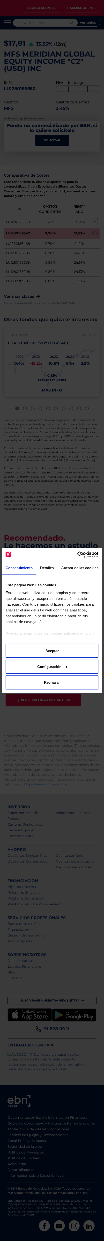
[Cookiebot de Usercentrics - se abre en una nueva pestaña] (77, 554)
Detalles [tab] (47, 568)
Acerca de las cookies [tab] (79, 568)
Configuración (49, 666)
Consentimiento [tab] (19, 568)
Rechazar (52, 682)
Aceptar (52, 651)
